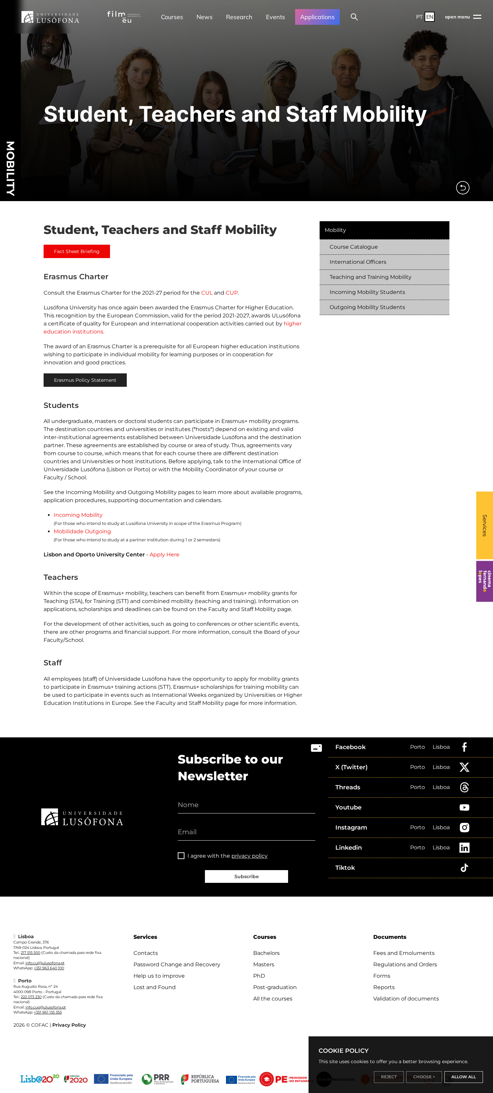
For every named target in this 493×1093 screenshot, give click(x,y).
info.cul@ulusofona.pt (44, 963)
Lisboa (441, 747)
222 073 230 (31, 996)
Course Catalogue (354, 247)
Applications (317, 17)
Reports (384, 987)
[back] (463, 187)
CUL (207, 293)
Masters (263, 964)
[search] (354, 17)
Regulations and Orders (405, 964)
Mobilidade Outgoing (82, 531)
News (205, 17)
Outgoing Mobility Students (367, 307)
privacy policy (249, 856)
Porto (417, 747)
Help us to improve (159, 976)
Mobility (335, 230)
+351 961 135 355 (48, 1012)
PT (419, 16)
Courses (172, 17)
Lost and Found (154, 987)
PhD (259, 976)
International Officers (358, 262)
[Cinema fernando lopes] (484, 581)
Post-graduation (275, 987)
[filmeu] (124, 17)
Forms (381, 976)
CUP (232, 293)
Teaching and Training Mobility (371, 277)
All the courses (272, 998)
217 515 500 (30, 952)
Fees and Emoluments (404, 953)
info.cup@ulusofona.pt (45, 1007)
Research (239, 17)
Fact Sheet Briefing (77, 251)
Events (275, 17)
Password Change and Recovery (176, 964)
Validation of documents (406, 998)
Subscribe (246, 876)
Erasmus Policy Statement (85, 380)
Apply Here (164, 554)
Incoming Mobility (78, 515)
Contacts (145, 953)
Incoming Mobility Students (367, 292)
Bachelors (266, 953)
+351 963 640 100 (49, 968)
